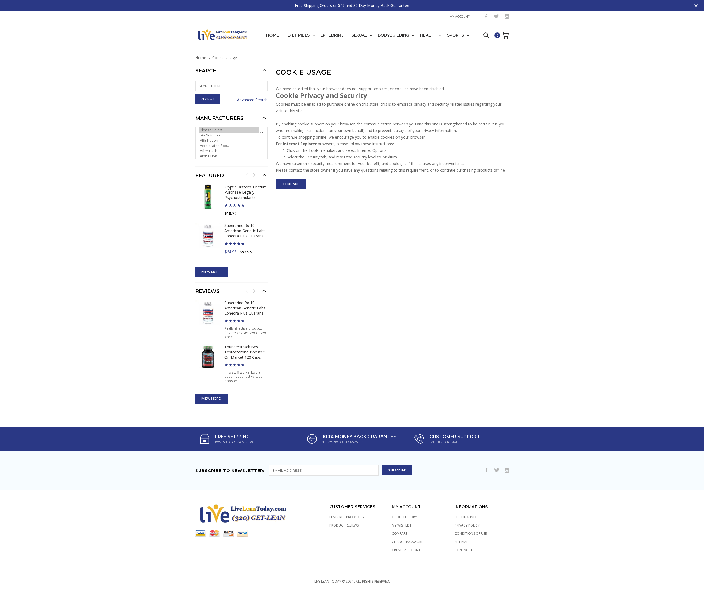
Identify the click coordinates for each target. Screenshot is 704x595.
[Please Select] (229, 130)
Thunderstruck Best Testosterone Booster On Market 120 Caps (244, 352)
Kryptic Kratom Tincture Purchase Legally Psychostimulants (245, 192)
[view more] (211, 272)
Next (254, 175)
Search (206, 70)
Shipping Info (466, 517)
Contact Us (465, 550)
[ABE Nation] (229, 140)
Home (272, 35)
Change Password (408, 541)
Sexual (359, 35)
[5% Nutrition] (229, 135)
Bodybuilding (393, 35)
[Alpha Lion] (229, 156)
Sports (455, 35)
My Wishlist (401, 525)
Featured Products (346, 517)
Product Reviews (344, 525)
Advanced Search (252, 99)
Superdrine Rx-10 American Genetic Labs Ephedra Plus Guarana (244, 230)
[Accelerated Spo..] (229, 145)
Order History (404, 517)
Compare (399, 533)
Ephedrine (332, 35)
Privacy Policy (467, 525)
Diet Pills (299, 35)
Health (428, 35)
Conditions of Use (471, 533)
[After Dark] (229, 150)
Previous (247, 175)
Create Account (406, 550)
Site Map (461, 541)
